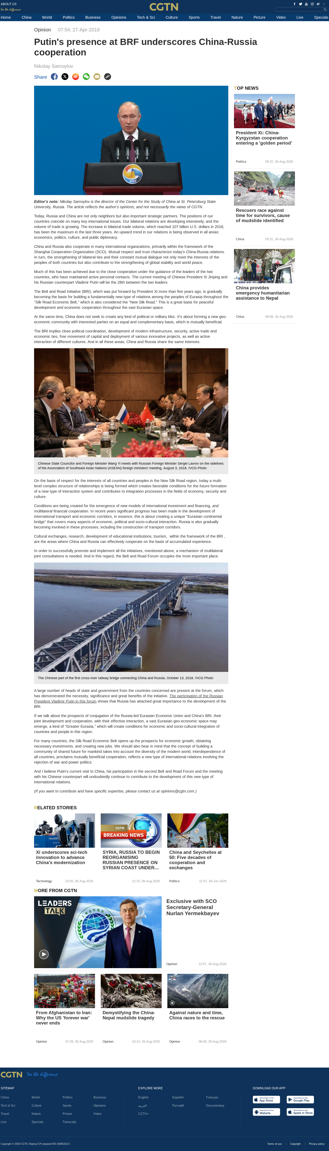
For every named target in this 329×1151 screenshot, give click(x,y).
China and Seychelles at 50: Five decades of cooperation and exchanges (195, 860)
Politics (69, 17)
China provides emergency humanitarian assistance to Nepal (263, 293)
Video (281, 17)
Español (178, 1097)
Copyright (295, 1143)
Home (6, 17)
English (143, 1097)
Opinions (118, 17)
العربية (142, 1105)
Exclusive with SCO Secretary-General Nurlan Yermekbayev (192, 907)
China (26, 17)
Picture (259, 17)
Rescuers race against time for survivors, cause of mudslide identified (263, 215)
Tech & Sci (146, 17)
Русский (178, 1105)
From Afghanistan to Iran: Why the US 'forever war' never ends (64, 1017)
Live (299, 17)
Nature (237, 17)
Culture (172, 17)
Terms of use (275, 1143)
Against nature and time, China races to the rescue (197, 1015)
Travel (215, 17)
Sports (194, 17)
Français (212, 1097)
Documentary (215, 1105)
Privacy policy (317, 1143)
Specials (321, 17)
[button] (43, 954)
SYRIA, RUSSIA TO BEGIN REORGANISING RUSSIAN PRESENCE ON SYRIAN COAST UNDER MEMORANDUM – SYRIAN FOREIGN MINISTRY (131, 860)
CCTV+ (143, 1113)
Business (93, 17)
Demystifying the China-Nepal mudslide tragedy (129, 1015)
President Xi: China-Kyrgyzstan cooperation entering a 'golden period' (264, 138)
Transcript (69, 1122)
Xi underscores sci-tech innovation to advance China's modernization (61, 857)
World (47, 17)
